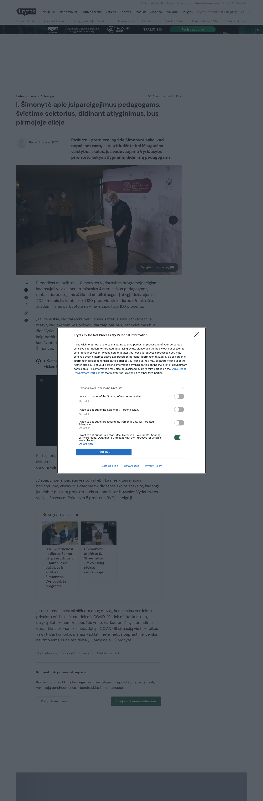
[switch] (179, 396)
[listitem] (131, 388)
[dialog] (131, 400)
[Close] (198, 335)
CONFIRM (104, 452)
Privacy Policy (153, 465)
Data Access (131, 465)
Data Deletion (109, 465)
